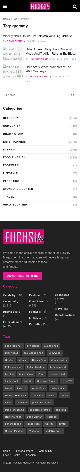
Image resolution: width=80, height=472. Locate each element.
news (8, 402)
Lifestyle (10, 173)
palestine (61, 409)
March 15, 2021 (62, 76)
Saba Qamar (34, 416)
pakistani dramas (40, 409)
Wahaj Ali (34, 430)
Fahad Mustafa (36, 367)
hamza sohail (57, 374)
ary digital (33, 345)
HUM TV (67, 381)
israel (8, 388)
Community (11, 126)
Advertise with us (22, 276)
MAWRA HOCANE (15, 395)
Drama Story (13, 134)
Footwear (11, 165)
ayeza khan (51, 345)
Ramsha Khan (13, 416)
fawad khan (26, 374)
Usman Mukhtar (14, 430)
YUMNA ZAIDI (54, 430)
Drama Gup (39, 360)
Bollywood (55, 352)
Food (41, 374)
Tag (15, 18)
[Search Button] (75, 6)
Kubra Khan (38, 388)
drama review (59, 360)
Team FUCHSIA (16, 41)
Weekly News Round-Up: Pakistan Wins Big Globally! (37, 36)
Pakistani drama (14, 409)
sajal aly (52, 416)
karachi (21, 388)
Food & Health (14, 157)
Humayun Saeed (46, 381)
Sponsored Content (19, 189)
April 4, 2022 (38, 41)
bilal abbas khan (33, 352)
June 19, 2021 (61, 58)
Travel (8, 196)
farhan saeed (58, 367)
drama (23, 360)
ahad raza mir (13, 345)
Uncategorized (15, 204)
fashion (9, 374)
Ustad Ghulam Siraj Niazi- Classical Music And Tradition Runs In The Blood (50, 51)
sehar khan (33, 423)
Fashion (9, 149)
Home (6, 18)
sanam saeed (13, 423)
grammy (25, 18)
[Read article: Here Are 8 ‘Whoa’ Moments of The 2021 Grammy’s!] (13, 72)
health (28, 381)
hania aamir (12, 381)
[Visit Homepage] (40, 6)
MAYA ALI (37, 395)
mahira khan (58, 388)
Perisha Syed (39, 58)
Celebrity (11, 118)
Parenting (11, 181)
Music (51, 395)
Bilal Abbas (11, 352)
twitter (62, 423)
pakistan (22, 402)
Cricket (9, 360)
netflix (64, 395)
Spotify (49, 423)
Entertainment (15, 141)
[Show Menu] (5, 6)
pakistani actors (41, 402)
